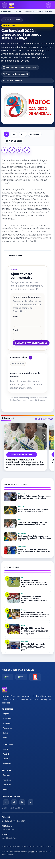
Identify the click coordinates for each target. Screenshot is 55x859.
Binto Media (7, 763)
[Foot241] (21, 677)
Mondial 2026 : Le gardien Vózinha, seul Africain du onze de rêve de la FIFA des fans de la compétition (34, 631)
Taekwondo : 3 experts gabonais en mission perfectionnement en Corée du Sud (34, 599)
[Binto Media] (35, 677)
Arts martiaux (7, 718)
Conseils (28, 11)
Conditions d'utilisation (45, 846)
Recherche (6, 775)
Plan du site (7, 785)
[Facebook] (6, 802)
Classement (6, 11)
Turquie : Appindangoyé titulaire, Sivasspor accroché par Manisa (32, 523)
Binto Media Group (21, 398)
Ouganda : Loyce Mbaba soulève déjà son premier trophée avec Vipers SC (34, 551)
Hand (18, 20)
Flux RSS (6, 789)
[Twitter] (14, 802)
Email (15, 330)
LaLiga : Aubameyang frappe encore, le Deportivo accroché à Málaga (34, 497)
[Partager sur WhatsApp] (19, 150)
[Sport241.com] (4, 689)
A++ (23, 134)
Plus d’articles (44, 419)
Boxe (5, 737)
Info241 (5, 749)
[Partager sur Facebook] (4, 150)
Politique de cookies (29, 846)
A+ (14, 134)
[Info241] (7, 677)
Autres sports (7, 728)
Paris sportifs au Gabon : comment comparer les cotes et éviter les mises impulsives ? (34, 538)
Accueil (7, 20)
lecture (35, 134)
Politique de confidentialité (11, 846)
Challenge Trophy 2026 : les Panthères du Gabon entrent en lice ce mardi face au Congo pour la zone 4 (25, 463)
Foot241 (6, 754)
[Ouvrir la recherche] (48, 5)
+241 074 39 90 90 (8, 830)
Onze (39, 11)
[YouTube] (30, 802)
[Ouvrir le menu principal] (4, 5)
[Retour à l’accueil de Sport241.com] (11, 5)
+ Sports (6, 714)
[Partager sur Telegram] (27, 150)
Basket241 (6, 759)
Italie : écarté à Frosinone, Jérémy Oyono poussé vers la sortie (33, 510)
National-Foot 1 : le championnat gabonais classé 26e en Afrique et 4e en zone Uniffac (34, 583)
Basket (5, 733)
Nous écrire (7, 780)
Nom (15, 316)
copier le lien (14, 141)
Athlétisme (6, 723)
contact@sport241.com (16, 808)
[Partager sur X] (12, 150)
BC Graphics (40, 400)
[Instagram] (22, 802)
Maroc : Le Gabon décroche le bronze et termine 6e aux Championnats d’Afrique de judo (34, 647)
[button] (44, 426)
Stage (18, 11)
